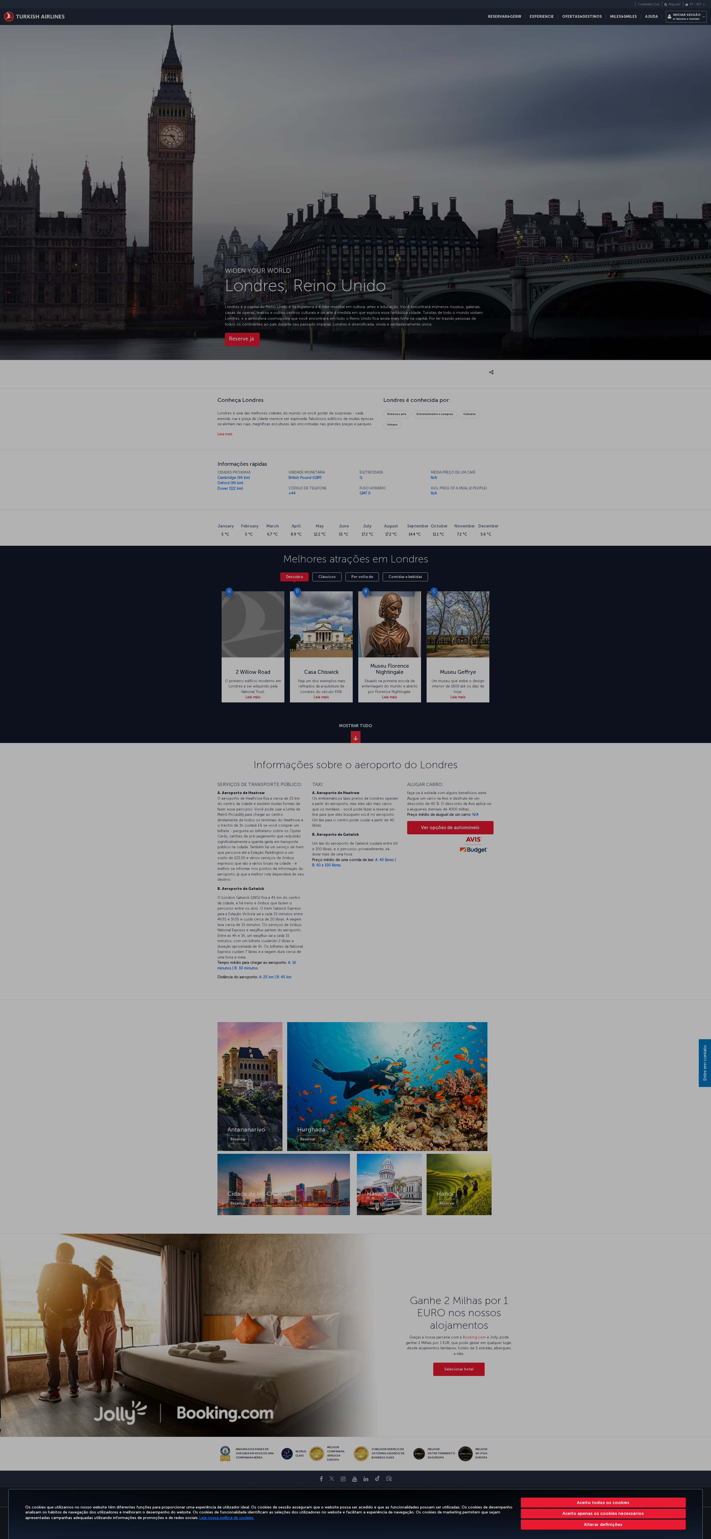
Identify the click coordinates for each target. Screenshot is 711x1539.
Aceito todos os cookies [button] (603, 1502)
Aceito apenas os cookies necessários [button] (603, 1513)
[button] (603, 1525)
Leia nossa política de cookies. (226, 1517)
